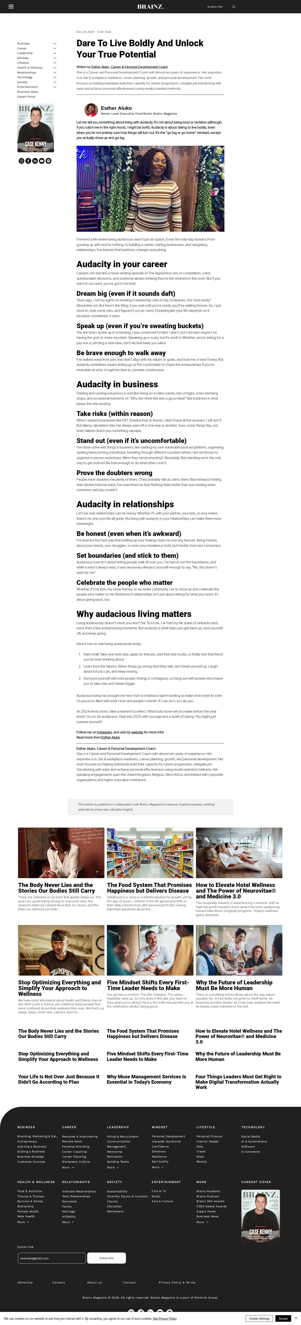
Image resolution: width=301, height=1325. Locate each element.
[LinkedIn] (35, 161)
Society (22, 82)
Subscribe (215, 6)
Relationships (26, 72)
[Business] (55, 43)
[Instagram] (21, 161)
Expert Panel (26, 96)
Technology (24, 77)
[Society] (55, 82)
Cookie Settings (259, 1318)
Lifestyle (23, 62)
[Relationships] (55, 72)
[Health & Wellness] (55, 67)
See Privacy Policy (165, 1318)
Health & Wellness (30, 67)
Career (22, 48)
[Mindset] (55, 57)
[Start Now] (61, 902)
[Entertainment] (55, 87)
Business (23, 43)
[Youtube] (42, 161)
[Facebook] (28, 161)
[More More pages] (73, 1167)
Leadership (25, 53)
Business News (27, 91)
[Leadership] (55, 53)
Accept (283, 1318)
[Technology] (55, 77)
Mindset (22, 57)
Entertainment (27, 86)
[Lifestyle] (55, 62)
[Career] (55, 48)
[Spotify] (48, 161)
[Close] (296, 1318)
